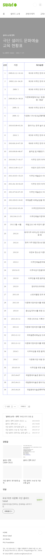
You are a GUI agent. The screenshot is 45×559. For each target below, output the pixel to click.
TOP (40, 533)
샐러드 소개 (15, 13)
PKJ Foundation (8, 542)
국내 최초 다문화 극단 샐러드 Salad (15, 499)
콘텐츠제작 (30, 13)
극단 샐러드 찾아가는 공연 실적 (16, 433)
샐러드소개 (10, 416)
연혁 (17, 416)
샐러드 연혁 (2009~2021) (14, 421)
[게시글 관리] (14, 406)
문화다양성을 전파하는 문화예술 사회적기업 (17, 505)
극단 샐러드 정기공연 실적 (14, 427)
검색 (35, 5)
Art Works (6, 539)
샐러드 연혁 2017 (11, 424)
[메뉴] (40, 4)
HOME (5, 532)
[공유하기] (11, 406)
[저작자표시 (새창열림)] (29, 407)
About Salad (7, 536)
